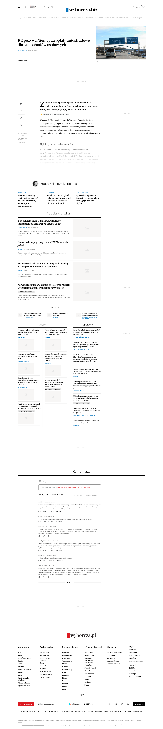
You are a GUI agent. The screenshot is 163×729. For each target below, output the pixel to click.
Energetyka (44, 682)
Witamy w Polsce (24, 699)
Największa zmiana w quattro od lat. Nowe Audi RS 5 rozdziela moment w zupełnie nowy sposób (44, 303)
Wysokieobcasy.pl (93, 663)
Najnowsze (89, 669)
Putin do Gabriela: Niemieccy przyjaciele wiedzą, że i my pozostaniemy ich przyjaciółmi (43, 281)
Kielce (64, 694)
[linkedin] (128, 721)
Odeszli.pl (132, 674)
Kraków (65, 700)
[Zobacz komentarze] (21, 124)
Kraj (19, 669)
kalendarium (28, 333)
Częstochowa (67, 677)
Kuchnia (88, 699)
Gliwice (65, 683)
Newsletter (139, 720)
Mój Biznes (64, 18)
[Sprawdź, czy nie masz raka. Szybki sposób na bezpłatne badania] (78, 331)
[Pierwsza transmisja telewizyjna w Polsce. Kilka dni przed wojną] (20, 331)
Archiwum (133, 669)
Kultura (20, 689)
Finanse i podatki (46, 691)
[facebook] (110, 721)
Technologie (44, 672)
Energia (57, 18)
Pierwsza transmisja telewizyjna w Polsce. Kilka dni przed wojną (32, 330)
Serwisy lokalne (70, 663)
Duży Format (22, 209)
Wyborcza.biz (46, 663)
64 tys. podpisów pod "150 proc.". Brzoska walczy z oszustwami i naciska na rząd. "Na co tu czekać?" (56, 373)
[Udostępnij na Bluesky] (21, 118)
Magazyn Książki (113, 677)
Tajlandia (50, 209)
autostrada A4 (78, 407)
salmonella (22, 353)
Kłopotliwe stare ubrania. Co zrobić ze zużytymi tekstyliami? (86, 438)
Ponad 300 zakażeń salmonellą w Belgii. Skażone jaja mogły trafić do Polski (28, 349)
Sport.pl (132, 687)
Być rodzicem (89, 690)
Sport (20, 692)
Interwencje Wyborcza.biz (94, 18)
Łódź (64, 706)
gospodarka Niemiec (22, 139)
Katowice (65, 692)
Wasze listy (88, 682)
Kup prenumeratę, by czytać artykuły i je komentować (74, 504)
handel (47, 353)
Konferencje (120, 18)
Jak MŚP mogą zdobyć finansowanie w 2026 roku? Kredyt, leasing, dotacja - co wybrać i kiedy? (54, 400)
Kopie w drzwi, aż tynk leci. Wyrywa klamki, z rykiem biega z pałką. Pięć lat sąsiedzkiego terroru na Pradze (86, 361)
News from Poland (24, 675)
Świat (20, 672)
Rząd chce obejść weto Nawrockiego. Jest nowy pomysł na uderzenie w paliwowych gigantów (28, 397)
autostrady (22, 136)
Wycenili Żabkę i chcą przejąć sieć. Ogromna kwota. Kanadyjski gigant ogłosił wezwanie (56, 349)
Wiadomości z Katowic (81, 353)
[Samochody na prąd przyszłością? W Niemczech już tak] (87, 266)
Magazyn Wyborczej (114, 669)
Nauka (20, 680)
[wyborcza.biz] (81, 10)
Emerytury (73, 18)
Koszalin (65, 697)
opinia (75, 392)
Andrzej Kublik (23, 133)
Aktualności (44, 669)
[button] (139, 6)
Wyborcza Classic (24, 702)
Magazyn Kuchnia (113, 680)
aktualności (22, 50)
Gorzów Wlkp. (67, 686)
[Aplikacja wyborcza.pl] (74, 722)
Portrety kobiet (82, 209)
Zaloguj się (46, 498)
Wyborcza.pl (27, 18)
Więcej (81, 711)
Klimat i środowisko (25, 686)
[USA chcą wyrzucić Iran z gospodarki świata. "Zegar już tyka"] (26, 384)
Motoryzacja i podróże (45, 676)
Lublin (64, 703)
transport (22, 142)
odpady (76, 442)
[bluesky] (116, 721)
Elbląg (64, 680)
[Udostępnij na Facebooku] (21, 111)
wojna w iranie (23, 377)
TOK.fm (132, 684)
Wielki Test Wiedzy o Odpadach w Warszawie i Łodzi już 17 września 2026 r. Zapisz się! (86, 427)
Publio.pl (132, 690)
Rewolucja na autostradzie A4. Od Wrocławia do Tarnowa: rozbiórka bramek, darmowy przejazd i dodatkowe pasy (87, 401)
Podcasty (132, 666)
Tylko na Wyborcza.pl (81, 366)
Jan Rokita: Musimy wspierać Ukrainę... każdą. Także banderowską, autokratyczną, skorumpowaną (29, 217)
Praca (51, 18)
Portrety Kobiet (90, 684)
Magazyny (112, 663)
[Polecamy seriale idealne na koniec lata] (49, 331)
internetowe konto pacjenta (89, 334)
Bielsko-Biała (67, 672)
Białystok (65, 669)
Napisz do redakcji (48, 720)
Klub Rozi (76, 380)
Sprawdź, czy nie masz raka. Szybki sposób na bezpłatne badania (90, 331)
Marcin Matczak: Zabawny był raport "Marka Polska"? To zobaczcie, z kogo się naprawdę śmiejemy (87, 388)
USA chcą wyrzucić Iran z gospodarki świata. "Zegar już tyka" (27, 372)
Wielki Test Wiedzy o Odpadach (84, 432)
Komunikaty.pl (131, 18)
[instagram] (122, 721)
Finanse (80, 18)
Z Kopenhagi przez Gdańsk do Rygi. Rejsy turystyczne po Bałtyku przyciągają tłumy (39, 239)
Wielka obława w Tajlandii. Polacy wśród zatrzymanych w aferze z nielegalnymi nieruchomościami (59, 216)
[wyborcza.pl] (81, 652)
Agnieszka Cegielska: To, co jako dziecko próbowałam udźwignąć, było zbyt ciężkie (88, 216)
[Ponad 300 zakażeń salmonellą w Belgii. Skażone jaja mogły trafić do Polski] (26, 361)
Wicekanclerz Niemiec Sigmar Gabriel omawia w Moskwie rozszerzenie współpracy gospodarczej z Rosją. (43, 292)
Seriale (55, 333)
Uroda (87, 696)
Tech (34, 18)
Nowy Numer (89, 687)
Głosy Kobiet (89, 672)
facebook (48, 379)
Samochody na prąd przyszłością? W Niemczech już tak (43, 260)
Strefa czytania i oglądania (23, 695)
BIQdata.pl (133, 663)
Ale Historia (111, 675)
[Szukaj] (25, 6)
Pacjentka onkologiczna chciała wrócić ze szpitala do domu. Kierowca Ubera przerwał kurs (86, 349)
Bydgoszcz (66, 675)
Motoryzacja (42, 18)
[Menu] (19, 6)
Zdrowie (21, 683)
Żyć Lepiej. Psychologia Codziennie (89, 677)
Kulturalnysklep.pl (135, 693)
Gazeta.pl (132, 682)
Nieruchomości (110, 18)
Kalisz (64, 689)
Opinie (20, 265)
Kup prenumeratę (26, 720)
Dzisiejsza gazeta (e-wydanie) (44, 7)
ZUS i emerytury (46, 688)
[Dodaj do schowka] (21, 104)
